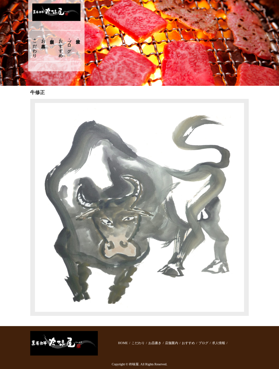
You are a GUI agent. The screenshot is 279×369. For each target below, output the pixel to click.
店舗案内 (171, 343)
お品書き (43, 41)
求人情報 (218, 343)
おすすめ (60, 46)
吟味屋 (134, 364)
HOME (123, 343)
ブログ (69, 44)
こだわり (34, 46)
